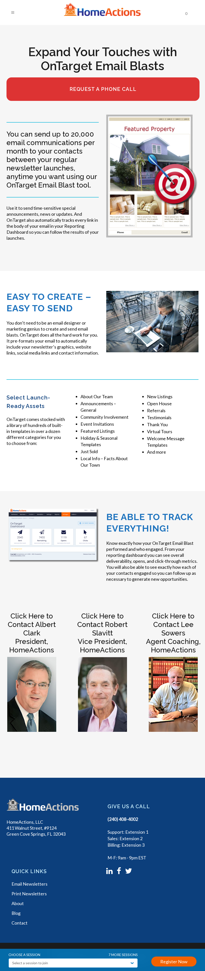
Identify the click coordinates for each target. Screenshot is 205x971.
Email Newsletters (30, 884)
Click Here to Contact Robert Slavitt (102, 624)
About (18, 903)
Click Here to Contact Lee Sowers (173, 624)
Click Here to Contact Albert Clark (32, 624)
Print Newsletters (29, 893)
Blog (16, 913)
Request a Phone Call (103, 89)
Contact (20, 923)
